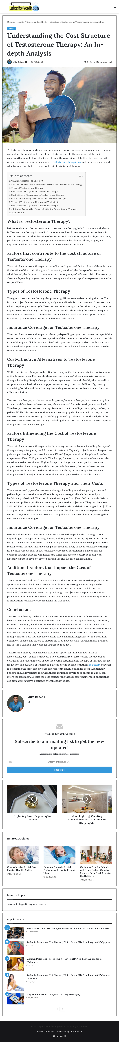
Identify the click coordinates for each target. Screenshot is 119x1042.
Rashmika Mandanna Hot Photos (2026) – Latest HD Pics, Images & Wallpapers (68, 942)
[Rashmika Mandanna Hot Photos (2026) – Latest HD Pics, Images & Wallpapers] (15, 948)
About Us (49, 1031)
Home (12, 22)
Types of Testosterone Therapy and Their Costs (35, 202)
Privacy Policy (62, 1031)
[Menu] (3, 7)
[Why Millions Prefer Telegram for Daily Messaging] (15, 998)
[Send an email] (26, 62)
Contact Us (76, 1031)
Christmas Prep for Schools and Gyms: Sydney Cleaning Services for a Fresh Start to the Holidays (95, 871)
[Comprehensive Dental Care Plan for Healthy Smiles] (23, 855)
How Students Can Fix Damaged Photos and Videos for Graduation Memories (67, 928)
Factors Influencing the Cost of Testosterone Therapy (38, 198)
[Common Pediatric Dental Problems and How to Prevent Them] (59, 855)
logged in (23, 904)
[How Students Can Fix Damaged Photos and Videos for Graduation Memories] (15, 932)
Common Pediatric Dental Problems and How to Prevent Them (59, 870)
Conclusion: (18, 212)
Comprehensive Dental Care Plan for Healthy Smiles (22, 868)
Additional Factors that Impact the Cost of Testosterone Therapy (44, 209)
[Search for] (115, 7)
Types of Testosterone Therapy (27, 188)
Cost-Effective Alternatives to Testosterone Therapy (37, 195)
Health (21, 22)
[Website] (29, 702)
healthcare (94, 664)
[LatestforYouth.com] (24, 6)
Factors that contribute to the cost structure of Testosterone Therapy (46, 184)
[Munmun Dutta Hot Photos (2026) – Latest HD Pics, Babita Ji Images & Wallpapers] (15, 964)
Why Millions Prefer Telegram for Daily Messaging (53, 994)
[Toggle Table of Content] (78, 176)
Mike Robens (18, 62)
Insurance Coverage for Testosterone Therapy (34, 191)
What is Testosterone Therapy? (27, 181)
